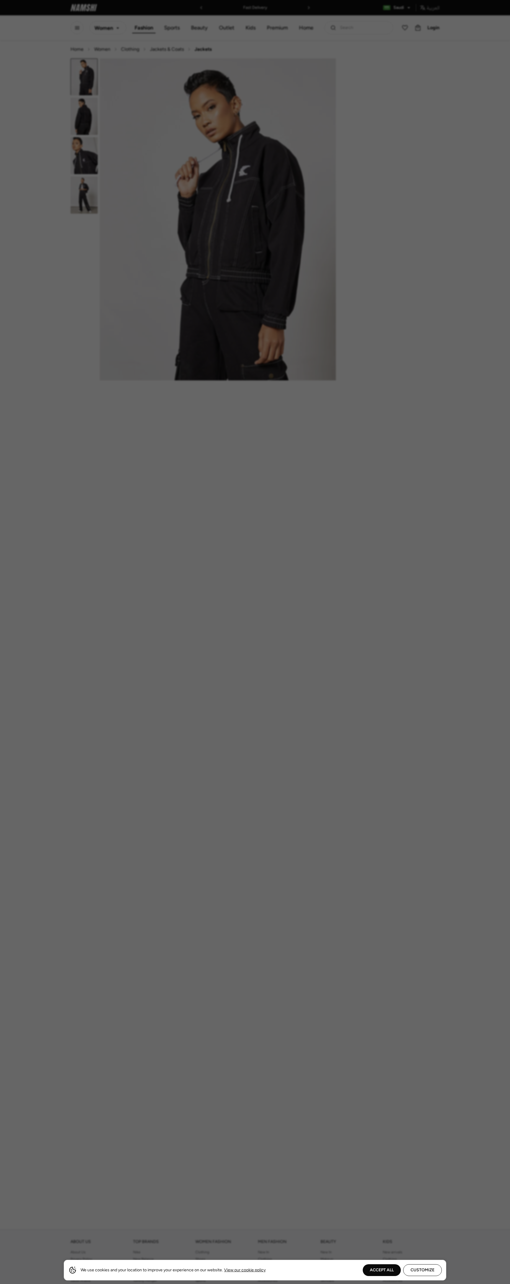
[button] (255, 642)
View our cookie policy (245, 1269)
